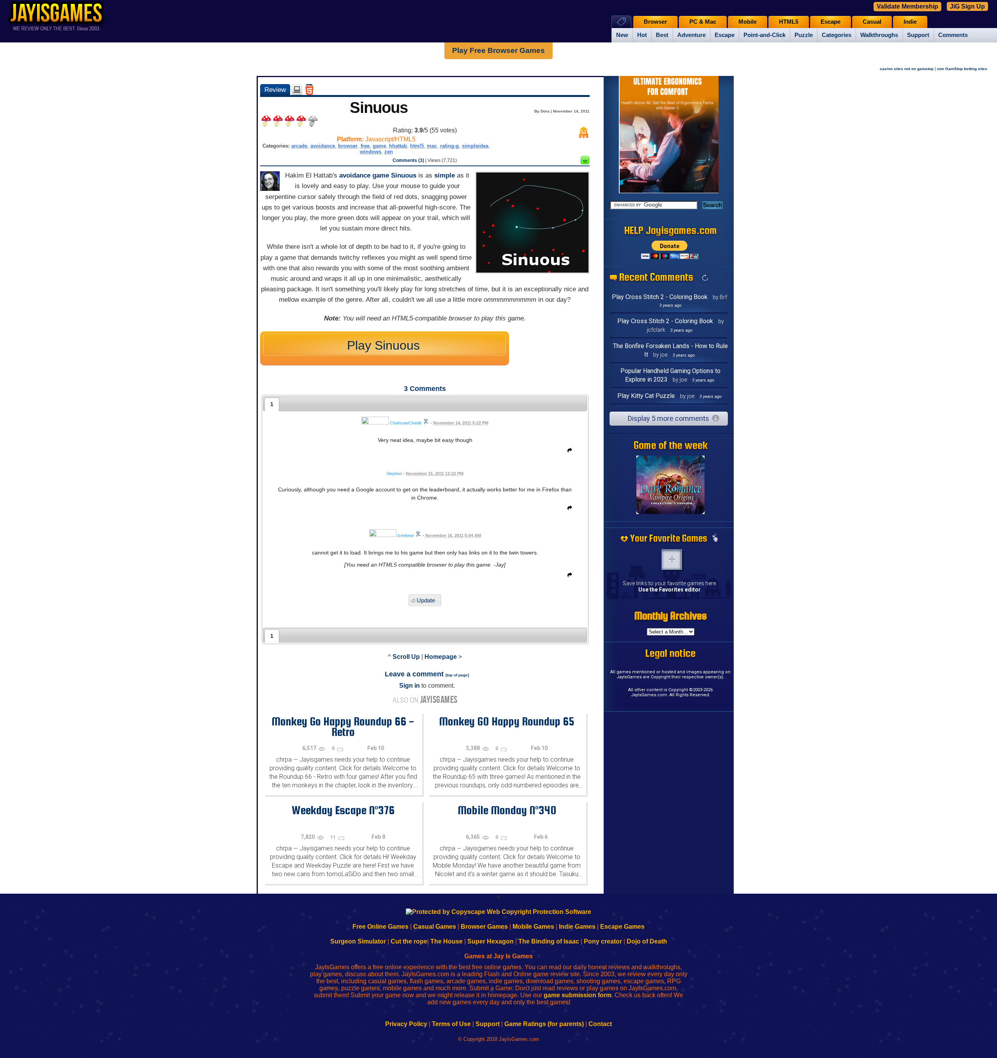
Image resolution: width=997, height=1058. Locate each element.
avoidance (322, 146)
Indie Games (577, 926)
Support (918, 35)
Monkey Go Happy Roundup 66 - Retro (342, 726)
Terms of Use (451, 1024)
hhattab (398, 146)
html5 (417, 146)
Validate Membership (907, 6)
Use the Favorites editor (669, 589)
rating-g (449, 146)
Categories (836, 35)
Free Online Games (380, 926)
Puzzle (803, 35)
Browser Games (484, 926)
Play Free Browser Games (498, 50)
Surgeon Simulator (358, 941)
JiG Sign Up (967, 6)
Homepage (441, 656)
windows (370, 152)
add (672, 559)
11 (333, 837)
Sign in (409, 685)
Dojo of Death (647, 941)
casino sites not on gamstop (907, 69)
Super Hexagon (490, 941)
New (622, 35)
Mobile (747, 22)
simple (444, 175)
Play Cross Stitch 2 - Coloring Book (660, 297)
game (379, 146)
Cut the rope (409, 941)
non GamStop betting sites (962, 69)
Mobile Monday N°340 (507, 810)
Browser (655, 22)
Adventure (691, 35)
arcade (299, 146)
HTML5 (788, 22)
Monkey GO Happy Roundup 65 (506, 721)
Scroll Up (406, 656)
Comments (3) (408, 160)
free (365, 146)
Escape (725, 35)
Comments (953, 35)
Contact (600, 1024)
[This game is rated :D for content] (585, 162)
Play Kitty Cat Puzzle (646, 396)
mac (432, 146)
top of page (457, 675)
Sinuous (403, 175)
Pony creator (603, 941)
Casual (872, 22)
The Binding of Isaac (548, 941)
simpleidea (475, 146)
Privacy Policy (406, 1024)
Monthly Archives (670, 615)
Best (662, 35)
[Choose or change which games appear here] (715, 538)
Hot (642, 35)
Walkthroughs (879, 35)
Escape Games (622, 926)
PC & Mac (702, 22)
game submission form (577, 995)
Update (426, 600)
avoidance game (364, 175)
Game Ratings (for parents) (544, 1024)
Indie (910, 22)
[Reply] (568, 451)
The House (446, 941)
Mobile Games (533, 926)
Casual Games (434, 926)
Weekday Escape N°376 (343, 810)
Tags (621, 22)
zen (388, 152)
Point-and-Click (764, 35)
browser (348, 146)
